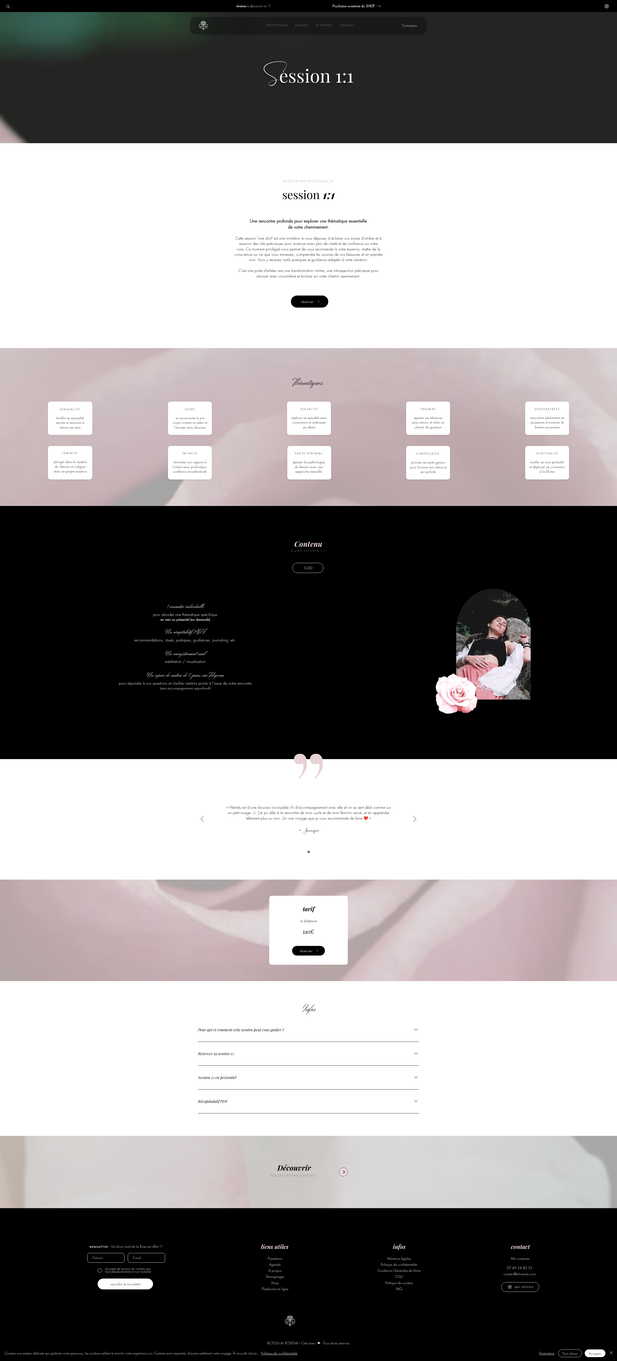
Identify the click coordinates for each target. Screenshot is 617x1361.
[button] (277, 25)
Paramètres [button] (546, 1353)
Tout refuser (570, 1353)
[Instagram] (606, 6)
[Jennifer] (309, 852)
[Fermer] (611, 1353)
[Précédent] (246, 6)
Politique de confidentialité (279, 1353)
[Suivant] (371, 6)
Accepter (595, 1353)
